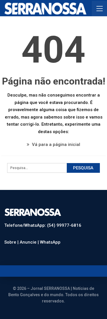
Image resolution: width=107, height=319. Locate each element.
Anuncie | (30, 242)
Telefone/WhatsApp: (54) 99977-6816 (42, 225)
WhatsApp (50, 242)
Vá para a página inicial (55, 144)
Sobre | (12, 242)
